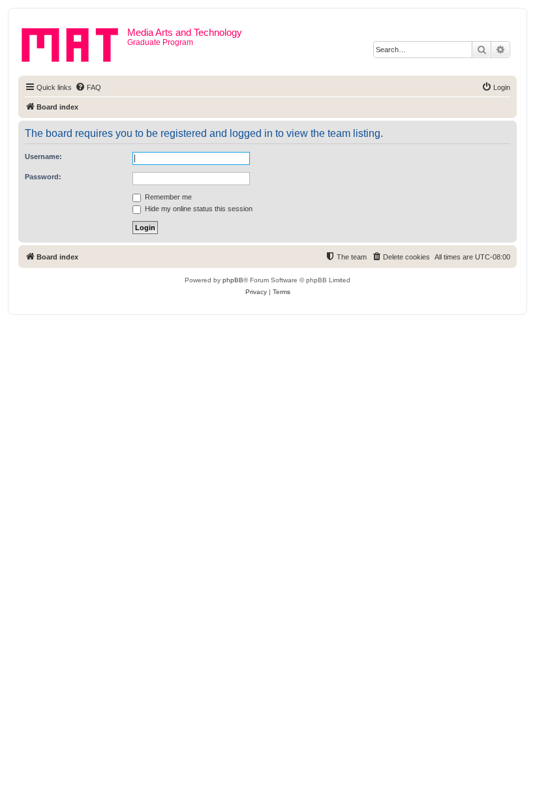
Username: (43, 156)
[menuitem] (88, 87)
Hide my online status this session (197, 209)
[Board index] (74, 42)
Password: (43, 177)
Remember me (167, 197)
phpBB (232, 280)
